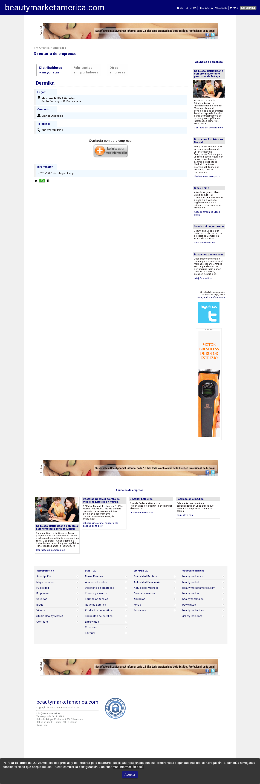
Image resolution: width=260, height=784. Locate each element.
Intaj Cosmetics (203, 278)
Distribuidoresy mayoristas (50, 70)
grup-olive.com (185, 515)
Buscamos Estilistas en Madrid (208, 141)
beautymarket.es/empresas (211, 297)
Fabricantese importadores (86, 70)
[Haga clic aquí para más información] (110, 156)
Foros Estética (94, 576)
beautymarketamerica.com (55, 7)
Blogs (39, 604)
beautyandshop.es (204, 242)
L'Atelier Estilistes (141, 499)
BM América (42, 47)
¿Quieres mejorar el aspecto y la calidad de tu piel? (100, 524)
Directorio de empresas (99, 588)
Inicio (180, 8)
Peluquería (206, 8)
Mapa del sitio (45, 582)
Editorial (90, 633)
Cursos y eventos (96, 593)
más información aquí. (128, 767)
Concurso (91, 627)
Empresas (42, 593)
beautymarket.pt (192, 582)
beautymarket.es (192, 576)
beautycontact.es (193, 610)
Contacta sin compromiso (208, 127)
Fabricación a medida (190, 499)
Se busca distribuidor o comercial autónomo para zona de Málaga (208, 73)
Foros (137, 604)
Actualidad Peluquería (147, 582)
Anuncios (139, 599)
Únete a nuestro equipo (207, 176)
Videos (40, 610)
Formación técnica (96, 599)
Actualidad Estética (146, 576)
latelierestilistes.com (141, 512)
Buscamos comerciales (208, 254)
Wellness (221, 8)
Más (235, 8)
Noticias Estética (95, 604)
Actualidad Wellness (146, 588)
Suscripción (43, 576)
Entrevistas (92, 621)
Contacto (42, 621)
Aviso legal (42, 725)
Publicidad (42, 588)
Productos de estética (99, 610)
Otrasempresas (117, 70)
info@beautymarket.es (48, 713)
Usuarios (41, 599)
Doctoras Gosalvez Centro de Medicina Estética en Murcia (101, 500)
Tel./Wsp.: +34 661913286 (50, 716)
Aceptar (130, 774)
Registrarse (247, 8)
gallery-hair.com (192, 616)
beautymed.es (191, 593)
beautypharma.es (193, 599)
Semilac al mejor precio (209, 226)
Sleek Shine (201, 188)
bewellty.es (189, 604)
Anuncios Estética (96, 582)
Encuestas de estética (99, 616)
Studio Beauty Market (49, 616)
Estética (191, 8)
